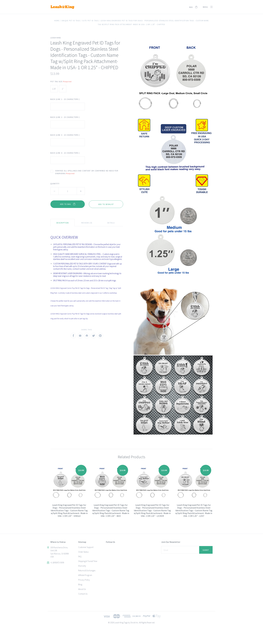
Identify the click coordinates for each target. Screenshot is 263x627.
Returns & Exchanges (86, 570)
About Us (82, 589)
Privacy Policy (84, 580)
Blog (80, 584)
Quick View (69, 485)
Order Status (83, 552)
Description (62, 223)
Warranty (82, 566)
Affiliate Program (85, 575)
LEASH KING (55, 38)
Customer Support (85, 547)
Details (111, 223)
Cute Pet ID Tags (90, 20)
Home (56, 20)
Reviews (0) (86, 223)
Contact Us (82, 593)
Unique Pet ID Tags (71, 20)
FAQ (80, 556)
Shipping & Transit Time (87, 561)
